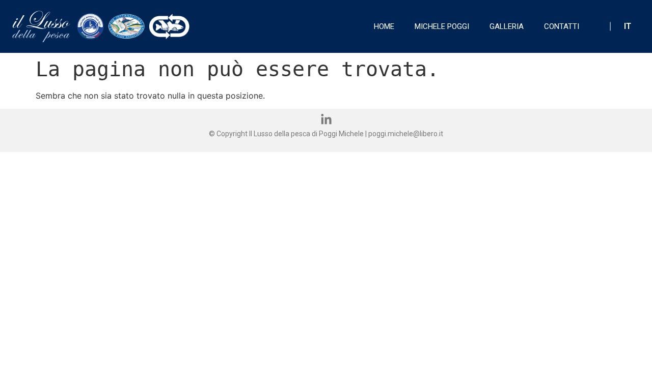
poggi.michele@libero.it (405, 134)
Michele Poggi (442, 26)
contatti (561, 26)
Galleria (507, 26)
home (384, 26)
